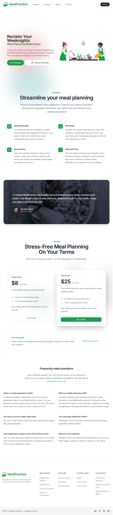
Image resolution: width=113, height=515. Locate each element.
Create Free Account (91, 341)
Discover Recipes (64, 478)
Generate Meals (64, 486)
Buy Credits (31, 318)
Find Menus (62, 482)
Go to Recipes (15, 63)
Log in (105, 4)
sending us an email (62, 378)
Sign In (79, 478)
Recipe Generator (42, 63)
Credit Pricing (44, 484)
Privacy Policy (82, 486)
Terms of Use (81, 482)
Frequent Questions (47, 488)
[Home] (16, 4)
